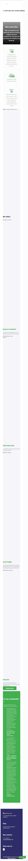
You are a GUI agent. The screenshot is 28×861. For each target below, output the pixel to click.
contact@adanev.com (8, 839)
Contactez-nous (10, 688)
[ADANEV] (11, 3)
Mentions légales (12, 858)
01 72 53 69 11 (6, 838)
